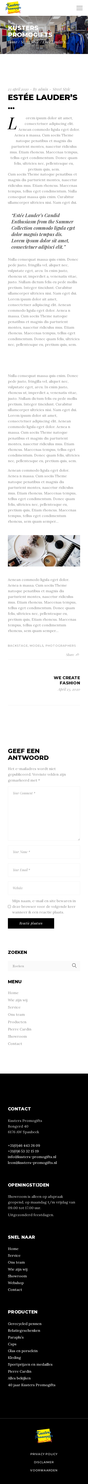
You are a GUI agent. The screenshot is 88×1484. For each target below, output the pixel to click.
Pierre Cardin (19, 1029)
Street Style (30, 42)
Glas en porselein (23, 1350)
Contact (15, 1043)
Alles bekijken (19, 1378)
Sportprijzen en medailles (30, 1364)
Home (13, 992)
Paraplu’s (16, 1337)
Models (37, 645)
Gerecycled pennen (25, 1323)
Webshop (16, 1282)
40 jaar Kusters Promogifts (32, 1385)
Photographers (61, 645)
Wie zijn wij (18, 1000)
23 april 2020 (18, 89)
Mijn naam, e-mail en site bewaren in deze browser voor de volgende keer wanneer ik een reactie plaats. (44, 906)
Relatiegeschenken (24, 1330)
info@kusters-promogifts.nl (32, 1156)
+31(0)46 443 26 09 (24, 1145)
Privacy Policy (44, 1454)
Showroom (17, 1036)
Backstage (18, 645)
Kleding (14, 1357)
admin (43, 89)
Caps (12, 1344)
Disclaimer (44, 1462)
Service (14, 1007)
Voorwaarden (44, 1470)
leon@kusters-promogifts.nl (32, 1162)
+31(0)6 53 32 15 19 (23, 1151)
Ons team (16, 1014)
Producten (17, 1022)
